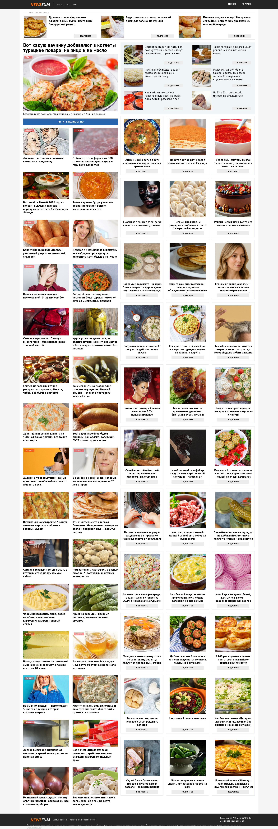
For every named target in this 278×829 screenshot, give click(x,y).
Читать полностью (71, 121)
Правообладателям (34, 828)
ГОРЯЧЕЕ (246, 4)
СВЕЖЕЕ (232, 4)
